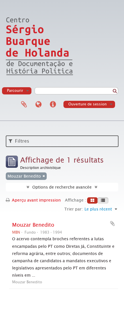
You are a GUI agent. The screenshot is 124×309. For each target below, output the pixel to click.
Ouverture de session (87, 104)
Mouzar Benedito (33, 225)
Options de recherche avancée (62, 187)
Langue (38, 104)
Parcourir (15, 90)
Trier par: (73, 209)
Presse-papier (24, 104)
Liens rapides (53, 104)
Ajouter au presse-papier (112, 223)
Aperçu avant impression (36, 200)
